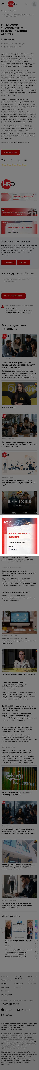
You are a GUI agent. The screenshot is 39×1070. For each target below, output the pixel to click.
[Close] (37, 516)
